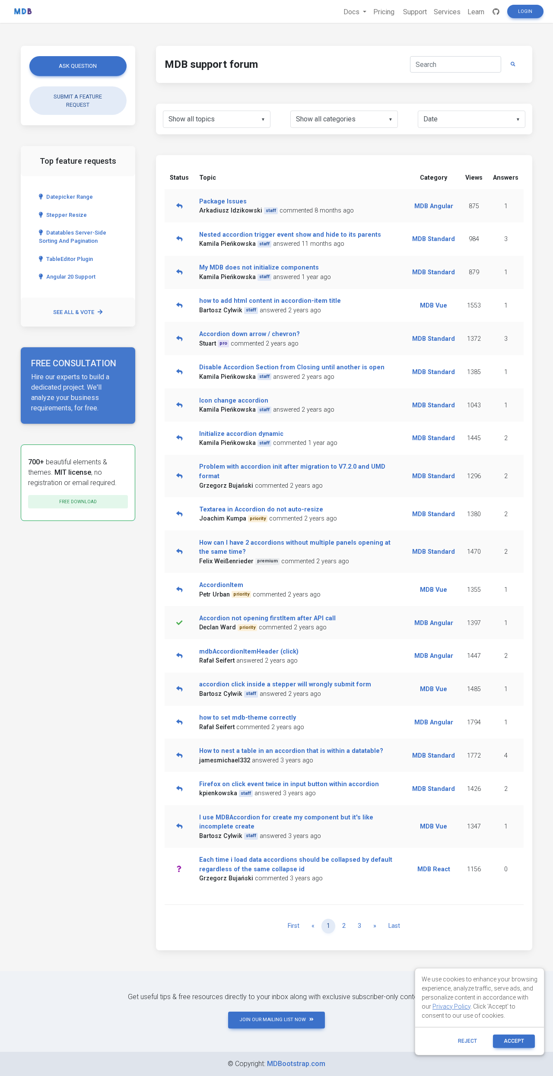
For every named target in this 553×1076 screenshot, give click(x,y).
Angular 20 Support (70, 276)
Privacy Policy (451, 1006)
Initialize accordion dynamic (241, 434)
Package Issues (223, 201)
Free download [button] (78, 502)
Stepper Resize (66, 215)
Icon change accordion (233, 400)
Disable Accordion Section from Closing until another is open (292, 367)
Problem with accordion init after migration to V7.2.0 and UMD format (292, 471)
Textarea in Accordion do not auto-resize (261, 509)
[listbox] (216, 119)
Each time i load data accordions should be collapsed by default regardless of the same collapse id (295, 864)
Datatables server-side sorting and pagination (72, 236)
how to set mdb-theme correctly (247, 717)
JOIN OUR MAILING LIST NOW (272, 1019)
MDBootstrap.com (296, 1064)
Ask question (78, 66)
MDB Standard (433, 239)
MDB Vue (433, 305)
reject (467, 1041)
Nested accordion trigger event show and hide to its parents (290, 234)
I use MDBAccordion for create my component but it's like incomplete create (286, 822)
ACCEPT (514, 1041)
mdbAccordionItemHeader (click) (249, 651)
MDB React (433, 869)
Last (394, 926)
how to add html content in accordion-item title (270, 301)
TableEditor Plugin (69, 259)
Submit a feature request (78, 100)
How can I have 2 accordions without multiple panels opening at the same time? (295, 547)
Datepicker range (69, 197)
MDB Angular (433, 206)
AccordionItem (221, 585)
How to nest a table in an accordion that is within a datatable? (291, 751)
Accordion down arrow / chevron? (249, 334)
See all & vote (73, 312)
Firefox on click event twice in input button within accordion (289, 784)
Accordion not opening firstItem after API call (267, 618)
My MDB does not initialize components (259, 267)
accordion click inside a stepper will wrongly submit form (285, 684)
